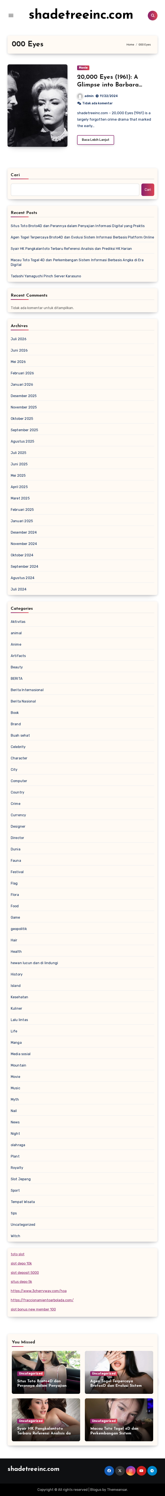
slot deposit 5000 (25, 1273)
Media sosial (21, 1054)
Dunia (15, 849)
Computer (19, 781)
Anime (16, 644)
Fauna (16, 861)
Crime (15, 804)
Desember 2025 (24, 396)
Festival (17, 872)
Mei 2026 (18, 362)
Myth (15, 1099)
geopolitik (19, 929)
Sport (15, 1190)
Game (15, 917)
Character (19, 758)
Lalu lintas (19, 1020)
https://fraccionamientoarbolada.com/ (42, 1300)
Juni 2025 (19, 464)
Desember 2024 (24, 532)
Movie (83, 68)
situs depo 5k (21, 1282)
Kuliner (16, 1008)
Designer (18, 826)
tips (14, 1213)
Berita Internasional (27, 690)
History (17, 974)
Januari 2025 (22, 521)
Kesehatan (19, 997)
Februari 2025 (22, 510)
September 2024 (24, 566)
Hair (14, 940)
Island (16, 986)
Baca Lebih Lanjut (95, 140)
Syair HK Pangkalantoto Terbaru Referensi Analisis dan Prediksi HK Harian (71, 249)
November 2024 (24, 544)
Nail (14, 1111)
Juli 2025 (18, 453)
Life (14, 1031)
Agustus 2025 (22, 441)
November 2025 (24, 407)
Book (15, 713)
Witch (15, 1236)
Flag (14, 883)
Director (17, 838)
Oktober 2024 (22, 555)
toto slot (17, 1254)
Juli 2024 (19, 589)
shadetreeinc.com (81, 15)
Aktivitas (18, 622)
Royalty (17, 1168)
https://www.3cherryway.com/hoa (39, 1291)
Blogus (95, 1490)
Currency (18, 815)
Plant (15, 1156)
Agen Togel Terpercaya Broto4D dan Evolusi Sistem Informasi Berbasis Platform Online (82, 237)
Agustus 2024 (22, 578)
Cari (15, 175)
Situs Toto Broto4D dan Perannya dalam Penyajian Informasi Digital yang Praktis (78, 226)
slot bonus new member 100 (33, 1309)
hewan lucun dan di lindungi (34, 963)
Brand (16, 724)
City (14, 770)
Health (16, 952)
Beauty (17, 667)
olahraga (18, 1145)
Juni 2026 (19, 350)
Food (15, 906)
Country (17, 792)
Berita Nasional (23, 701)
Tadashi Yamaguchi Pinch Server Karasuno (46, 276)
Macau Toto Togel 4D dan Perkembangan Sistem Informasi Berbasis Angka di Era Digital (77, 262)
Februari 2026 (22, 373)
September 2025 (24, 430)
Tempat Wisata (23, 1202)
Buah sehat (20, 735)
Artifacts (18, 656)
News (15, 1122)
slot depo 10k (21, 1263)
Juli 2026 (19, 339)
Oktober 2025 (22, 419)
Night (15, 1134)
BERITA (17, 679)
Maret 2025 (20, 498)
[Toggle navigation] (11, 15)
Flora (15, 895)
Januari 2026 (22, 384)
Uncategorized (23, 1225)
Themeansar (117, 1490)
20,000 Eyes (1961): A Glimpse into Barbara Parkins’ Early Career (108, 85)
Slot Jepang (21, 1179)
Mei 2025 (18, 475)
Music (15, 1088)
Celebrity (18, 747)
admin (89, 96)
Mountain (18, 1065)
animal (16, 633)
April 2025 (19, 487)
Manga (16, 1043)
